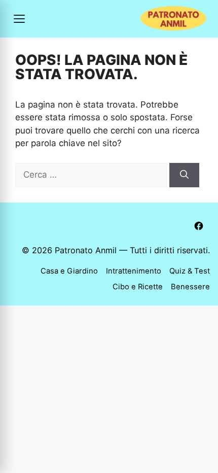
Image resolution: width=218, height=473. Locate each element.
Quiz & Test (189, 271)
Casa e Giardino (69, 271)
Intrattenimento (133, 271)
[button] (19, 19)
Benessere (190, 286)
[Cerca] (184, 175)
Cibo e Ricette (138, 286)
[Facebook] (199, 226)
